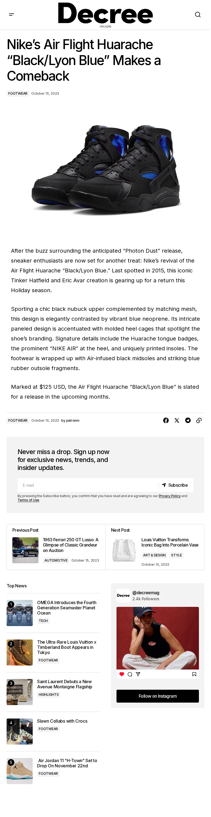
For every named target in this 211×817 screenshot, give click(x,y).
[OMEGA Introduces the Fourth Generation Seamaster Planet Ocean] (20, 613)
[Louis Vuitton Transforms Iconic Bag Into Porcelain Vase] (155, 547)
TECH (43, 621)
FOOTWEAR (17, 93)
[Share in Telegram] (187, 420)
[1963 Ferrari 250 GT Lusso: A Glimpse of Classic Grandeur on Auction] (56, 547)
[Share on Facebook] (165, 420)
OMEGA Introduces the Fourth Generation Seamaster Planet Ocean (66, 608)
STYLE (176, 555)
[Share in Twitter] (176, 420)
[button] (11, 15)
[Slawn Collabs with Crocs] (20, 732)
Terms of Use (28, 500)
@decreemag (145, 592)
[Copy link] (198, 420)
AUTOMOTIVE (56, 560)
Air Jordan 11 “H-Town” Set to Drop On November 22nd (67, 763)
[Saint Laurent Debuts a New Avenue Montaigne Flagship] (20, 692)
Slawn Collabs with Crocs (62, 721)
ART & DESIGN (154, 555)
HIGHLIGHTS (49, 694)
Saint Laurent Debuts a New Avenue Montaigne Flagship (64, 684)
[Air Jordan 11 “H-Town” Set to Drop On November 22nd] (20, 771)
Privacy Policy (170, 496)
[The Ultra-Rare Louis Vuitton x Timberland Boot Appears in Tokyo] (20, 652)
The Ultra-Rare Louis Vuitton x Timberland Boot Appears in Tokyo (66, 647)
